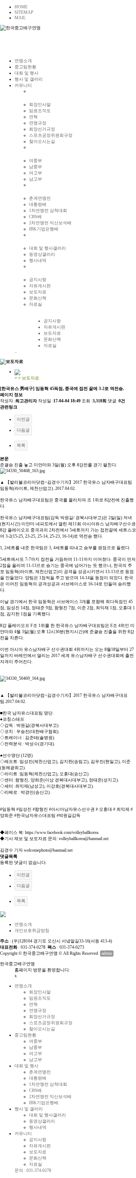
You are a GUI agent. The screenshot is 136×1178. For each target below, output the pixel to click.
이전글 (23, 419)
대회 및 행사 (26, 73)
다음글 (23, 430)
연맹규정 (37, 123)
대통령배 (37, 204)
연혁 (33, 116)
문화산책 (37, 298)
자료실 (35, 304)
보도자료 (37, 291)
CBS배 (35, 216)
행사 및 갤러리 (29, 79)
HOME (21, 6)
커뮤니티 (23, 85)
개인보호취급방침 (32, 930)
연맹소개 (23, 60)
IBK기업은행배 (43, 229)
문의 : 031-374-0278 (33, 1170)
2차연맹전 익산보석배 (50, 222)
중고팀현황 (25, 66)
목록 (21, 445)
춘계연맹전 (40, 198)
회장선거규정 (42, 129)
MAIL (20, 17)
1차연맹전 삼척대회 (48, 210)
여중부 (35, 160)
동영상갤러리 (42, 254)
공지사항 (37, 279)
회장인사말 (40, 104)
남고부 (35, 179)
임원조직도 (40, 110)
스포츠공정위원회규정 (51, 135)
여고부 (35, 172)
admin (107, 953)
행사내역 (37, 260)
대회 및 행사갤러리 (47, 248)
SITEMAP (24, 12)
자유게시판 (40, 285)
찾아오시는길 (42, 141)
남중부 (35, 166)
